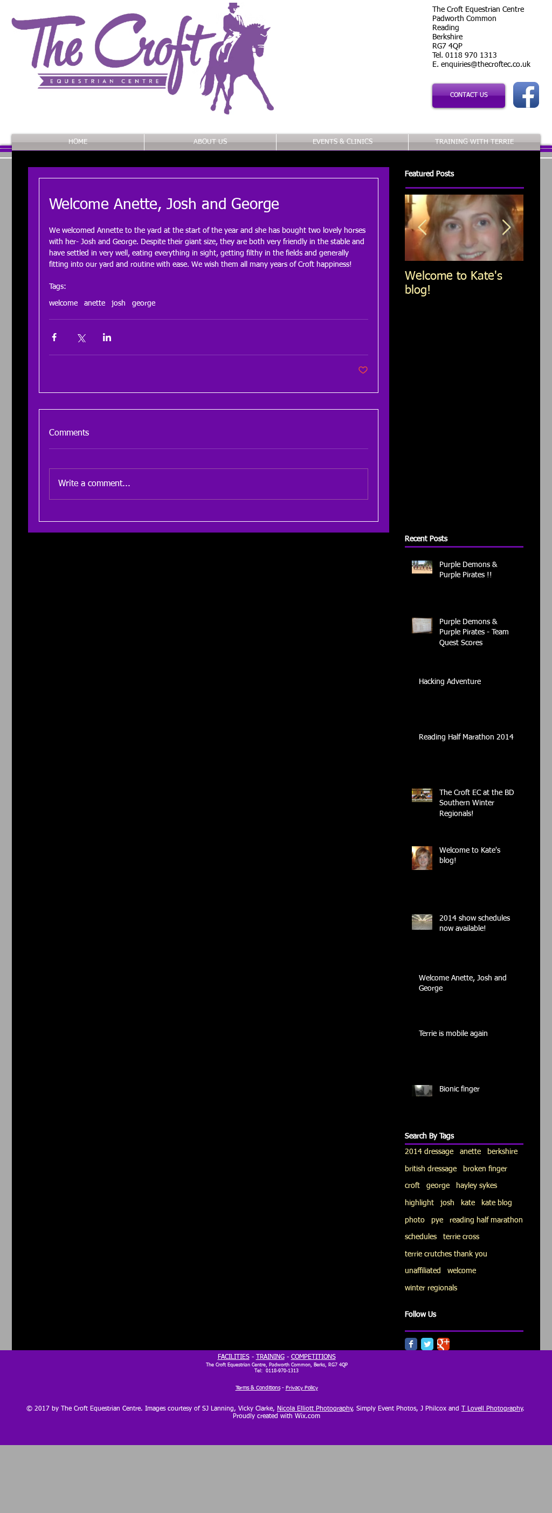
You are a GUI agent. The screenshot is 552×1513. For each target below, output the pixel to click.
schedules (421, 1237)
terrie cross (461, 1237)
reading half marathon (486, 1220)
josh (119, 303)
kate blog (496, 1203)
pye (437, 1220)
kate (468, 1203)
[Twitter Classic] (427, 1344)
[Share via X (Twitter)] (80, 337)
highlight (419, 1203)
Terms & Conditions (258, 1388)
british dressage (431, 1169)
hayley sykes (476, 1186)
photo (415, 1220)
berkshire (502, 1152)
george (143, 303)
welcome (63, 303)
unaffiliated (423, 1271)
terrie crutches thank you (446, 1254)
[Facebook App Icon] (526, 95)
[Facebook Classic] (411, 1344)
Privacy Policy (302, 1388)
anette (94, 303)
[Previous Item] (422, 227)
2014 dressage (429, 1152)
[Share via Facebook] (54, 337)
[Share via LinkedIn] (107, 337)
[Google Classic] (443, 1344)
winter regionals (431, 1288)
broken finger (485, 1169)
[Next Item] (506, 227)
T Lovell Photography (492, 1409)
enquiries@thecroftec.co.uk (485, 64)
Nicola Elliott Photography (315, 1409)
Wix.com (307, 1416)
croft (412, 1186)
